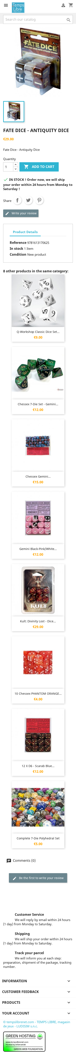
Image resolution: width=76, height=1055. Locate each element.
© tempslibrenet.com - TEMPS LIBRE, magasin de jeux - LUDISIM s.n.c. (36, 1024)
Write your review (24, 213)
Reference (18, 242)
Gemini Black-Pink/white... (38, 549)
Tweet (28, 200)
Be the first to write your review (41, 878)
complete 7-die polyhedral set (38, 838)
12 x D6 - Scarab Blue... (38, 766)
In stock (16, 248)
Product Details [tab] (25, 232)
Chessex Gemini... (38, 476)
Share (17, 200)
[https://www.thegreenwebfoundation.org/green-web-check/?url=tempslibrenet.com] (24, 1041)
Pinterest (39, 200)
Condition (18, 254)
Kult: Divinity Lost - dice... (38, 621)
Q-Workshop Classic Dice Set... (38, 332)
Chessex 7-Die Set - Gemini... (38, 404)
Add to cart (39, 166)
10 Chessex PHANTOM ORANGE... (38, 694)
